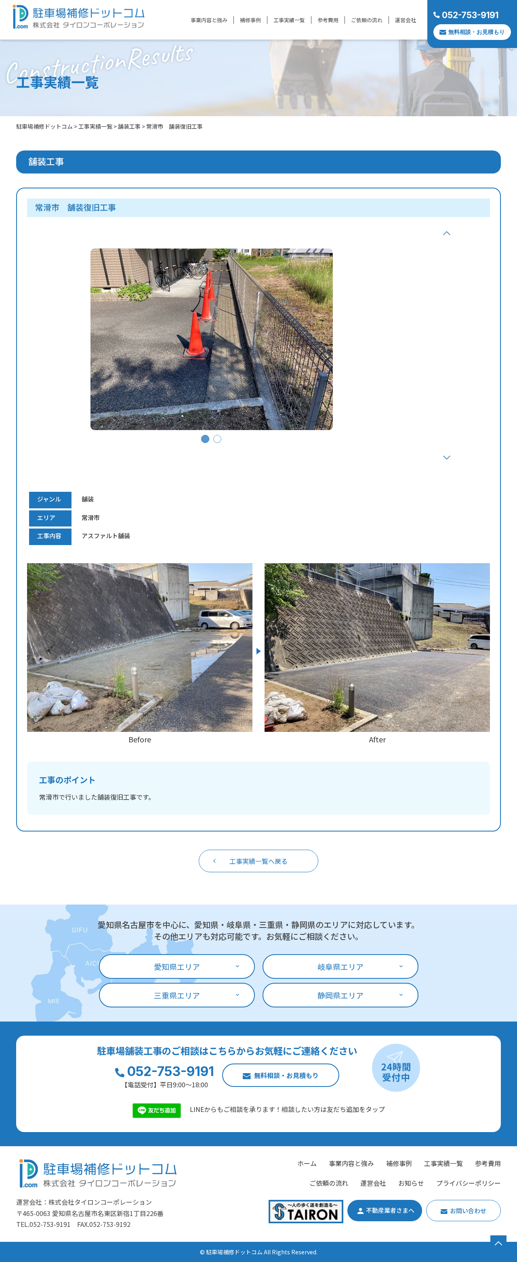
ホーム (307, 1163)
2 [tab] (217, 439)
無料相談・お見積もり (476, 31)
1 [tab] (205, 439)
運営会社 (405, 20)
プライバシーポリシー (468, 1183)
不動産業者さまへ (390, 1210)
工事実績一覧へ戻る (258, 861)
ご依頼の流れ (366, 20)
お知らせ (411, 1183)
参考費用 (327, 20)
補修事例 (250, 20)
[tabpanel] (211, 339)
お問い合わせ (468, 1210)
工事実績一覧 (289, 20)
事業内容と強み (209, 20)
